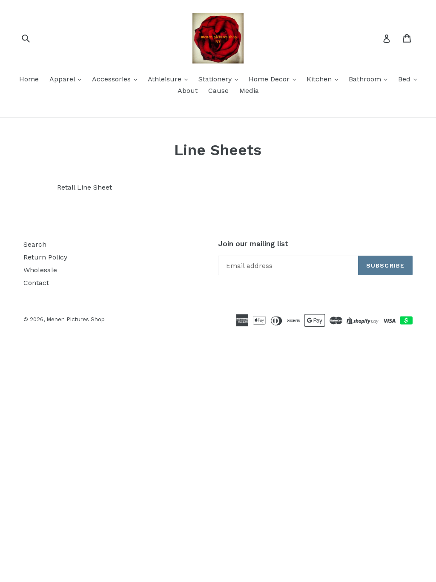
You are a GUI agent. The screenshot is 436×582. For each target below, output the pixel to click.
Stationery (216, 79)
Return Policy (45, 257)
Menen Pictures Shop (75, 319)
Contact (36, 283)
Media (249, 90)
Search (34, 244)
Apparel (63, 79)
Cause (218, 90)
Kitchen (320, 79)
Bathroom (366, 79)
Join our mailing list (253, 243)
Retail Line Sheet (84, 187)
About (188, 90)
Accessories (112, 79)
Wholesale (40, 270)
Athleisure (166, 79)
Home (29, 79)
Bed (405, 79)
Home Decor (270, 79)
